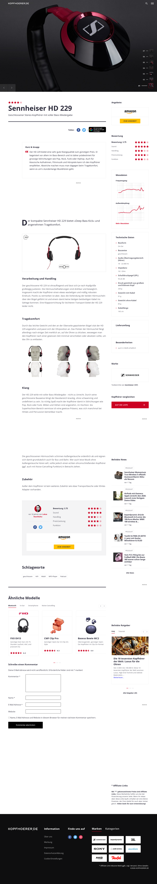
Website (11, 711)
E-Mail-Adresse (15, 704)
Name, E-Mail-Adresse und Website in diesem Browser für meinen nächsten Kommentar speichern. (53, 717)
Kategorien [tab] (112, 828)
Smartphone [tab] (33, 605)
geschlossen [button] (28, 576)
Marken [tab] (97, 828)
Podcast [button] (63, 576)
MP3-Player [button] (53, 576)
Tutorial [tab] (121, 631)
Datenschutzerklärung (54, 853)
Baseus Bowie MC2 (88, 638)
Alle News (130, 573)
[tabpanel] (120, 849)
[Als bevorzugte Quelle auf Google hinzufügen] (97, 130)
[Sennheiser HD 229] (78, 46)
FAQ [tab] (113, 631)
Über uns (48, 836)
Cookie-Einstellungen (53, 858)
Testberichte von (124, 385)
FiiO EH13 (15, 638)
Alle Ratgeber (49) (130, 693)
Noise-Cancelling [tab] (48, 605)
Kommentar (14, 676)
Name (11, 698)
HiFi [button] (37, 576)
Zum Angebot (64, 547)
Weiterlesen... (119, 677)
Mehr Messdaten (122, 223)
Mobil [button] (43, 576)
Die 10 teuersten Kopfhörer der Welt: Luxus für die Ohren (129, 661)
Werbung (48, 842)
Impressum (49, 847)
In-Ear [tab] (22, 605)
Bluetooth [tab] (12, 605)
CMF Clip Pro (51, 638)
